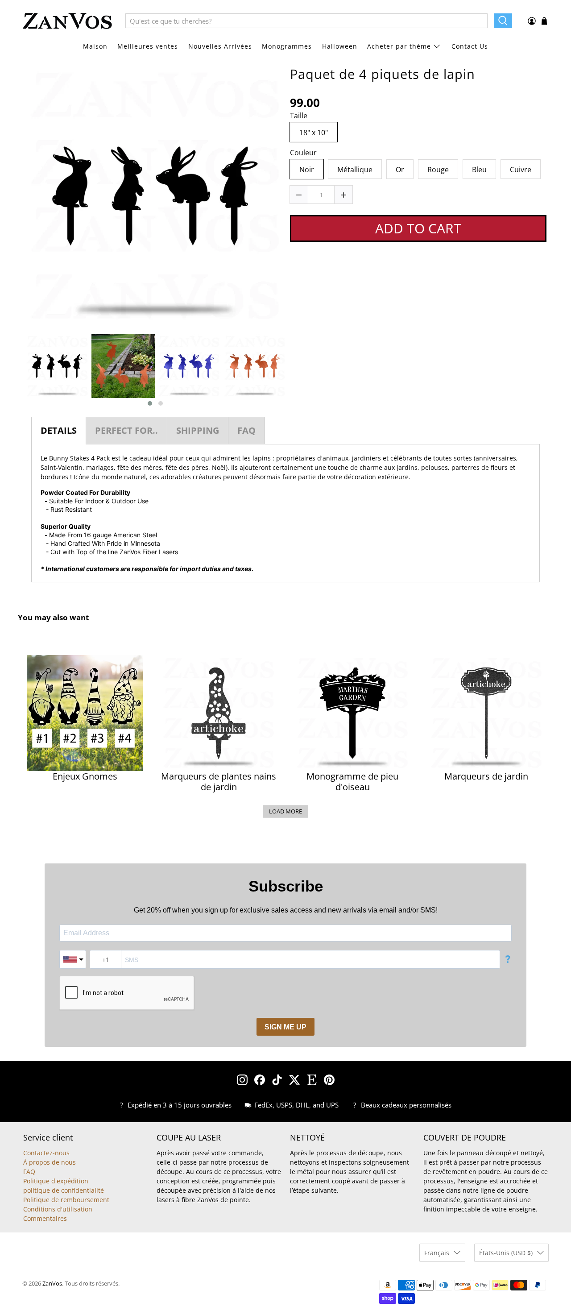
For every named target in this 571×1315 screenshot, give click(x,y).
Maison (95, 46)
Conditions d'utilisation (57, 1209)
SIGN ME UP (285, 1027)
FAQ (29, 1171)
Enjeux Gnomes (85, 776)
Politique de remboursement (66, 1199)
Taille (298, 116)
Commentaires (45, 1218)
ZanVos (52, 1283)
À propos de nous (49, 1162)
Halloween (339, 46)
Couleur (303, 153)
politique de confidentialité (63, 1190)
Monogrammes (287, 46)
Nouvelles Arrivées (220, 46)
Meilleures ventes (147, 46)
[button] (150, 403)
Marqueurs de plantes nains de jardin (218, 781)
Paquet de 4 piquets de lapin (382, 74)
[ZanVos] (67, 21)
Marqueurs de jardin (486, 776)
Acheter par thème (399, 46)
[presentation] (16, 370)
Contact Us (469, 46)
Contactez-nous (46, 1153)
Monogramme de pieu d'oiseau (352, 781)
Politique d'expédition (55, 1181)
